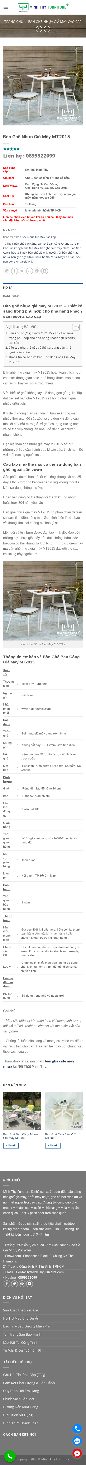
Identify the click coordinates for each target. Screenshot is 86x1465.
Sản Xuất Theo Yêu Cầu (21, 1310)
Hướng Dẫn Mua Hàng (20, 1407)
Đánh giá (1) (11, 296)
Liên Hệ (10, 1145)
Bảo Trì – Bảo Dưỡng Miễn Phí (26, 1326)
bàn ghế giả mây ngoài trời (44, 252)
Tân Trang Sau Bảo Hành (22, 1334)
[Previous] (3, 1124)
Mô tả (7, 287)
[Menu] (5, 7)
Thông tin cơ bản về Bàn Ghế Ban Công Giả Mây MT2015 (42, 359)
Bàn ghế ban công (25, 243)
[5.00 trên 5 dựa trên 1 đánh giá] (43, 149)
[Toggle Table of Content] (73, 327)
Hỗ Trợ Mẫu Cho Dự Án (21, 1318)
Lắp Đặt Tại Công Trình (20, 1342)
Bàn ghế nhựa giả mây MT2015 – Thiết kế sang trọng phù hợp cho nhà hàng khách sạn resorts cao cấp (42, 338)
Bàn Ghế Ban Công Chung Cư (55, 243)
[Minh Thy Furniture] (43, 7)
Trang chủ (13, 21)
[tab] (43, 287)
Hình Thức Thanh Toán (21, 1423)
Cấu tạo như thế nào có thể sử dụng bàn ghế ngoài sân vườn (40, 349)
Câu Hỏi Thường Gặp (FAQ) (24, 1374)
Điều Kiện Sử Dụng (18, 1415)
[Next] (83, 1124)
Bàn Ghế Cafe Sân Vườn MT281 (61, 1136)
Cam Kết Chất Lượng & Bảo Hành (29, 1383)
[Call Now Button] (10, 1456)
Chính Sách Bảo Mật (18, 1399)
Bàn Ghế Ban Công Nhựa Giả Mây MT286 (20, 1136)
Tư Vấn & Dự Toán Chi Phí (23, 1350)
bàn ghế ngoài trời (22, 257)
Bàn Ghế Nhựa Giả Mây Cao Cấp (55, 21)
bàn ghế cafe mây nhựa (54, 248)
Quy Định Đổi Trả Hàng (21, 1391)
